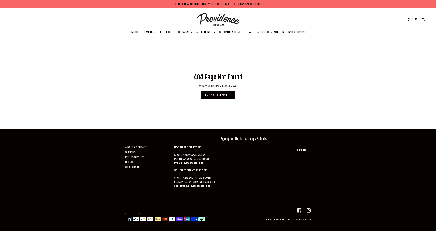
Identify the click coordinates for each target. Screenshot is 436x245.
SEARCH (129, 162)
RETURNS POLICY (135, 157)
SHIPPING (130, 152)
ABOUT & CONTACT (136, 147)
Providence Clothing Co (283, 219)
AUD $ (131, 210)
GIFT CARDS (132, 167)
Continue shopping (215, 95)
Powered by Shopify (302, 219)
